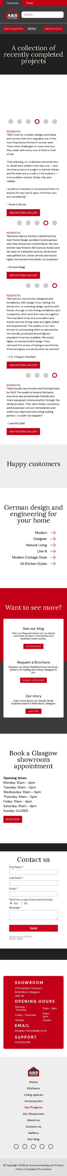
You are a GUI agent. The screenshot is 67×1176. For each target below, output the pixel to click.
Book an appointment (13, 29)
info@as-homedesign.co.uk (31, 1030)
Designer (40, 539)
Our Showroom (33, 1114)
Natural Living (36, 545)
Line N (42, 551)
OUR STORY (33, 711)
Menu (32, 29)
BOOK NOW (13, 819)
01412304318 (22, 1042)
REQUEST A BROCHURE (33, 680)
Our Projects (33, 1107)
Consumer (13, 3)
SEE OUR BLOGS (33, 646)
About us (33, 1120)
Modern (41, 532)
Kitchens (33, 1088)
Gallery (33, 1133)
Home (33, 1082)
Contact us (33, 1127)
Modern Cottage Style (29, 557)
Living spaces (33, 1095)
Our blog (33, 1139)
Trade (29, 3)
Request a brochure (53, 29)
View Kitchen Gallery (23, 212)
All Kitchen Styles (33, 563)
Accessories (33, 1101)
